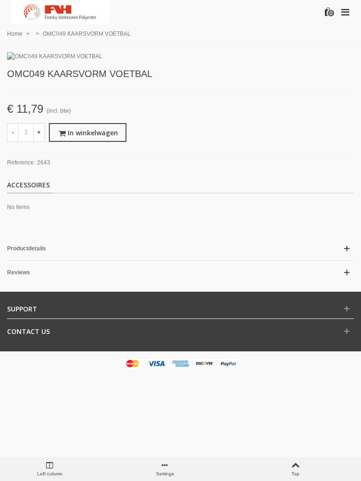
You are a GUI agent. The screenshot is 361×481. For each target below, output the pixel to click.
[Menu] (345, 12)
